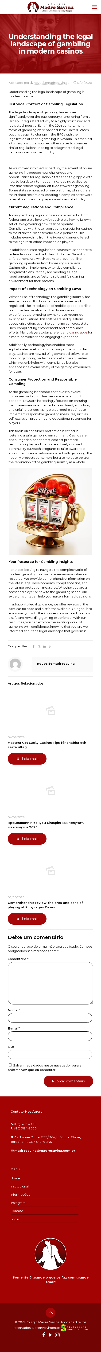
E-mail (14, 1028)
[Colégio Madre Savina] (50, 7)
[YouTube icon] (50, 1335)
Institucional (20, 1186)
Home (15, 1178)
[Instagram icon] (57, 1335)
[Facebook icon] (44, 1335)
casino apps (78, 332)
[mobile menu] (95, 7)
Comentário (18, 959)
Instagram (18, 1203)
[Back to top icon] (50, 1313)
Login (15, 1219)
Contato (17, 1211)
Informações (20, 1194)
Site (11, 1046)
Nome (14, 1010)
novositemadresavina (50, 82)
